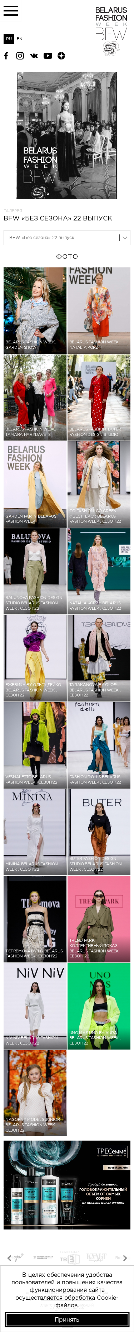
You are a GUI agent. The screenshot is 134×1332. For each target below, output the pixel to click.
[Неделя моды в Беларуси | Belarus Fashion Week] (111, 54)
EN (20, 39)
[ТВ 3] (43, 1259)
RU (9, 39)
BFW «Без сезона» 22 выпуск (41, 237)
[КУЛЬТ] (70, 1259)
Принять (67, 1319)
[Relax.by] (96, 1259)
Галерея (13, 211)
